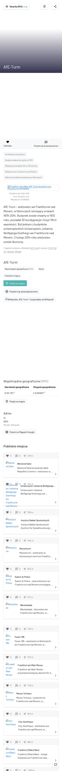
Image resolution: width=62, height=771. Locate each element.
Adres (41, 269)
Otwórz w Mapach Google (20, 432)
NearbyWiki (16, 6)
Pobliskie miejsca (12, 275)
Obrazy (18, 251)
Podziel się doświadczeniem (21, 291)
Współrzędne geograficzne (19, 269)
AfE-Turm (34, 248)
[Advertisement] (31, 105)
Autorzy (10, 251)
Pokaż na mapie (15, 283)
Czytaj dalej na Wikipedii (42, 299)
